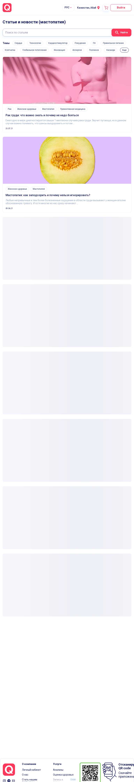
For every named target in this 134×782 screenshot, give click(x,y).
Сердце (18, 43)
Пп (94, 43)
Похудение (80, 43)
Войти (121, 7)
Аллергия (77, 50)
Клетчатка (10, 50)
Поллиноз (94, 50)
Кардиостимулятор (57, 43)
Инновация (59, 50)
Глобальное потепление (35, 50)
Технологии (35, 43)
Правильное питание (113, 43)
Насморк (110, 50)
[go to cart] (106, 7)
